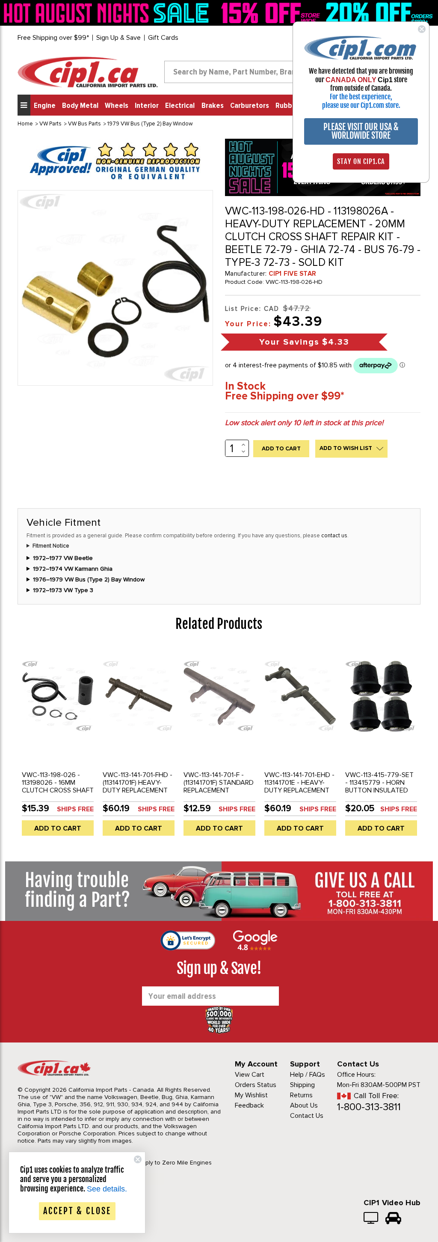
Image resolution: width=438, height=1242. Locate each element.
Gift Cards (163, 38)
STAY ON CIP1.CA (361, 161)
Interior (147, 106)
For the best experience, (361, 96)
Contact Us (306, 1115)
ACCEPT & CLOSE (77, 1211)
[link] (108, 12)
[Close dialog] (421, 29)
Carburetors (249, 106)
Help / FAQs (307, 1074)
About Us (304, 1105)
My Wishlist (251, 1095)
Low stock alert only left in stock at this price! (304, 422)
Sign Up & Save (118, 38)
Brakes (212, 106)
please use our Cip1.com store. (361, 105)
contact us (334, 535)
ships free (75, 809)
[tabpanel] (58, 744)
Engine (45, 106)
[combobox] (242, 72)
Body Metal (80, 106)
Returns (301, 1095)
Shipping (302, 1085)
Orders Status (255, 1085)
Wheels (116, 106)
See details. (107, 1189)
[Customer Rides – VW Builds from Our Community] (393, 1219)
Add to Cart (57, 828)
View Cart (249, 1074)
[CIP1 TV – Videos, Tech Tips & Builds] (371, 1219)
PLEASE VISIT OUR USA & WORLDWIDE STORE (361, 131)
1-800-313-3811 (369, 1107)
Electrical (180, 106)
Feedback (249, 1105)
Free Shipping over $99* (53, 38)
